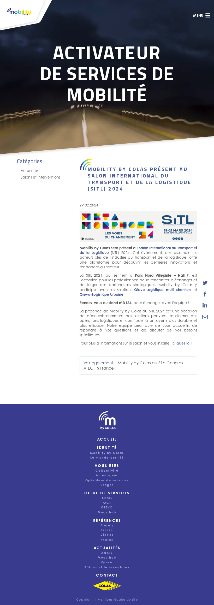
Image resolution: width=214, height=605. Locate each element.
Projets (107, 525)
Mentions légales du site (118, 599)
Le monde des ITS (107, 457)
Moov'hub (107, 512)
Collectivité (107, 470)
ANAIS (107, 553)
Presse (107, 530)
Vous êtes (107, 465)
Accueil (107, 439)
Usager (107, 485)
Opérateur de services (107, 480)
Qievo (106, 562)
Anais (107, 498)
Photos (107, 540)
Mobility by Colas (107, 453)
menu (198, 15)
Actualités (29, 170)
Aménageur (107, 475)
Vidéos (107, 535)
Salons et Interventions (40, 177)
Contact (107, 575)
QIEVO (107, 507)
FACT (107, 503)
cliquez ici (181, 343)
